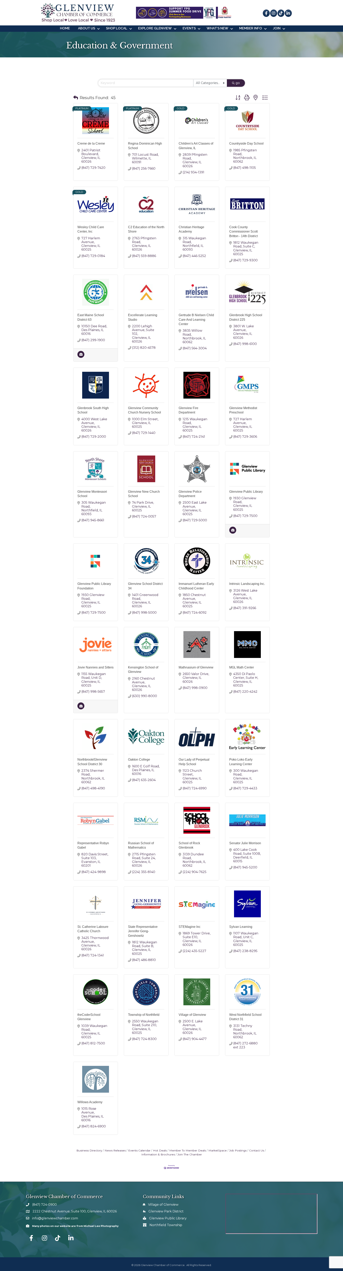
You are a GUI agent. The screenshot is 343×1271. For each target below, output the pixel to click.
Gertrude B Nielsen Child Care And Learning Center (196, 319)
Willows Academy (89, 1102)
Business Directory (89, 1150)
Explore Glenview (155, 28)
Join (276, 28)
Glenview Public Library (246, 491)
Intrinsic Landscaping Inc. (247, 583)
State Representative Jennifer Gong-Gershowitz (143, 931)
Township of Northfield (143, 1014)
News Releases (115, 1150)
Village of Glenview (192, 1014)
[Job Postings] (80, 357)
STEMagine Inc (189, 926)
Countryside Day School (246, 143)
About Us (86, 28)
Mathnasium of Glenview (196, 667)
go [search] (238, 83)
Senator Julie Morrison (245, 843)
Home (65, 28)
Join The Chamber (189, 1154)
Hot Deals (160, 1150)
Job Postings (238, 1150)
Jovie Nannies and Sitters (95, 667)
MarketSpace (217, 1150)
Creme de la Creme (91, 143)
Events (189, 28)
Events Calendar (139, 1150)
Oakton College (139, 759)
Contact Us (256, 1150)
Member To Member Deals (187, 1150)
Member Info (250, 28)
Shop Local (116, 28)
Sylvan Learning (240, 926)
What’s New (217, 28)
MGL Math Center (241, 667)
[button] (75, 97)
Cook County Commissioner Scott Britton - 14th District (243, 231)
